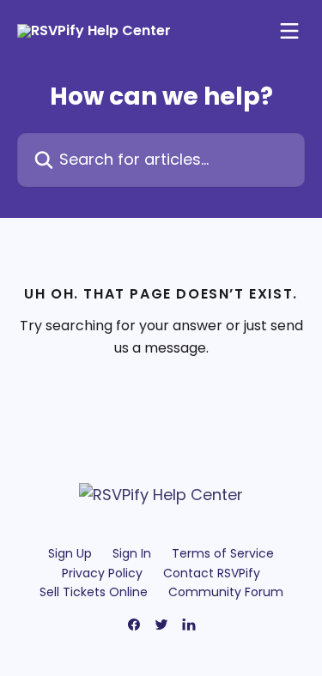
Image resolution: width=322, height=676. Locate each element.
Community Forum (225, 592)
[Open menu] (289, 31)
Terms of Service (223, 553)
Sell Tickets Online (93, 592)
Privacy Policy (102, 573)
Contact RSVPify (211, 573)
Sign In (131, 553)
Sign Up (70, 553)
